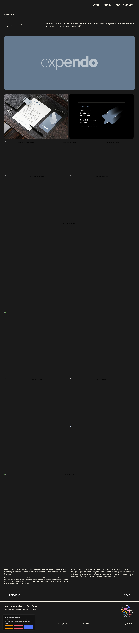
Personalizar (9, 627)
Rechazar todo (18, 627)
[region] (19, 622)
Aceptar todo (28, 627)
